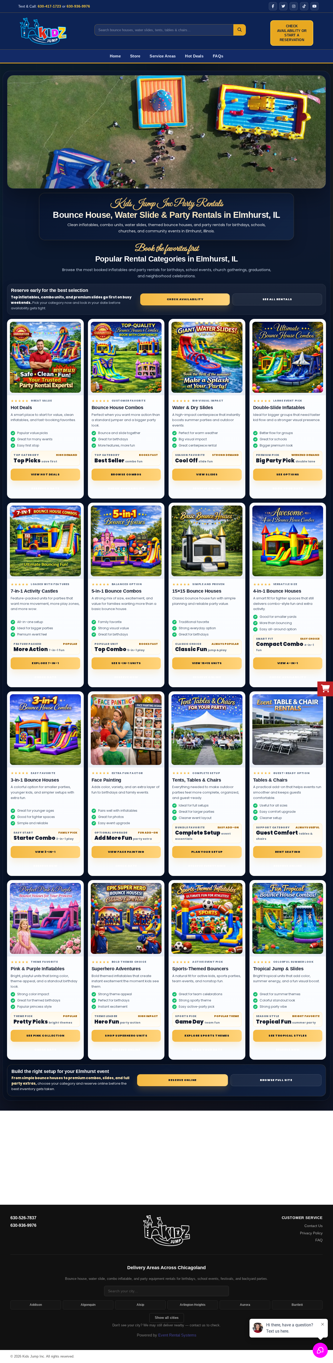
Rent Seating (287, 852)
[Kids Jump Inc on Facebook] (273, 6)
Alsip (140, 1305)
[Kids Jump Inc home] (166, 1230)
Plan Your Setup (207, 852)
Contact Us (313, 1226)
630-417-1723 (49, 6)
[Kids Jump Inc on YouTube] (314, 6)
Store (135, 56)
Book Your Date (287, 488)
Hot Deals (194, 56)
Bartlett (297, 1305)
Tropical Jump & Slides (278, 968)
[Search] (239, 30)
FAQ (319, 1240)
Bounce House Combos (118, 407)
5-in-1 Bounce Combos (117, 591)
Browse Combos (126, 474)
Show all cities (166, 1318)
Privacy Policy (311, 1233)
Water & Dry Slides (192, 407)
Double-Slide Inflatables (279, 407)
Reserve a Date (45, 488)
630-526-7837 (23, 1218)
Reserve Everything (207, 866)
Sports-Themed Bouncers (200, 968)
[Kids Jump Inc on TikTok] (304, 6)
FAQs (218, 56)
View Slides (206, 474)
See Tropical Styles (287, 1035)
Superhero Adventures (116, 968)
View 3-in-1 (45, 852)
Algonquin (88, 1305)
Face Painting (106, 780)
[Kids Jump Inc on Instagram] (294, 6)
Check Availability (185, 299)
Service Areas (163, 56)
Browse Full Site (276, 1080)
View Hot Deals (45, 474)
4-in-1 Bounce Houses (277, 591)
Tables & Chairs (270, 780)
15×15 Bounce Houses (196, 591)
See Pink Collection (45, 1035)
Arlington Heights (193, 1305)
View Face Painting (126, 852)
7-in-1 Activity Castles (34, 591)
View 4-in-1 (287, 663)
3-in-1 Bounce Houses (35, 780)
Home (115, 56)
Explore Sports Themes (206, 1035)
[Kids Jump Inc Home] (43, 31)
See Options (287, 474)
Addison (36, 1305)
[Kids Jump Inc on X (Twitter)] (283, 6)
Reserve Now (126, 677)
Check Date (45, 677)
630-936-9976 (78, 6)
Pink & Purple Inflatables (38, 968)
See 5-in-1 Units (126, 663)
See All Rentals (277, 299)
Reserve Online (207, 488)
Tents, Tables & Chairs (196, 780)
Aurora (245, 1305)
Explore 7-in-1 (45, 663)
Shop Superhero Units (126, 1035)
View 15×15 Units (207, 663)
